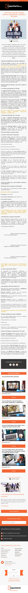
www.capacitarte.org (14, 590)
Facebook (10, 365)
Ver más (14, 397)
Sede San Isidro (18, 553)
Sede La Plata (18, 550)
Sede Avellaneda (18, 548)
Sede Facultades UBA (5, 549)
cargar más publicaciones (14, 511)
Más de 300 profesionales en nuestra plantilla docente (15, 535)
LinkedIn (17, 365)
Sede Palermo (4, 553)
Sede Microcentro (4, 551)
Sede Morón (17, 555)
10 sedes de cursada (7, 538)
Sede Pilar (17, 552)
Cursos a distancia (8, 561)
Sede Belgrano (4, 557)
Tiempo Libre (15, 41)
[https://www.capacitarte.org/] (14, 6)
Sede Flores (3, 555)
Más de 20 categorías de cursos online (11, 533)
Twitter (14, 365)
